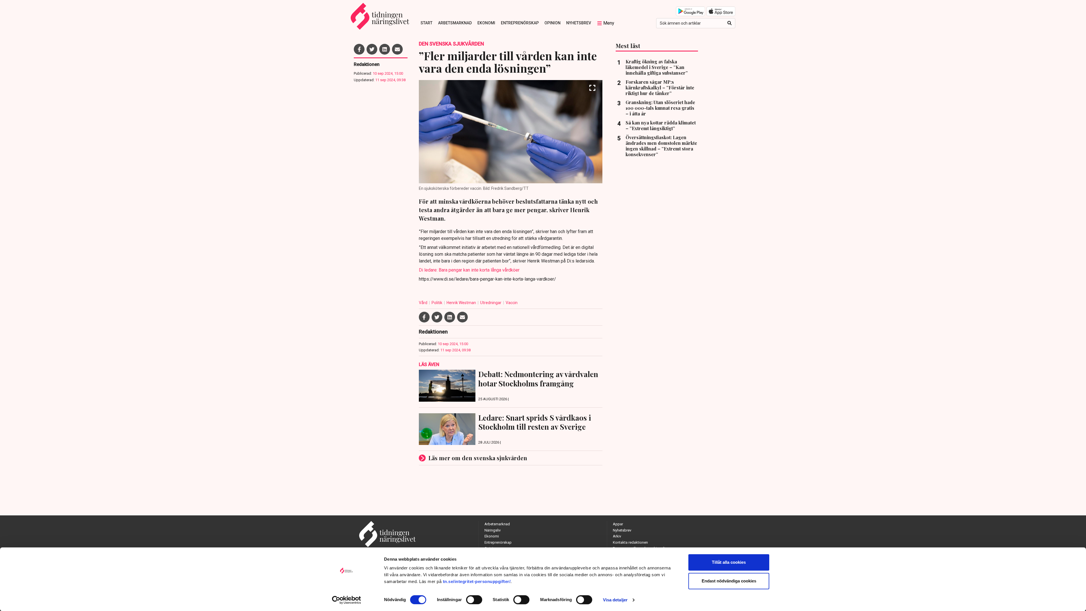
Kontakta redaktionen (630, 542)
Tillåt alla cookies (729, 562)
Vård (423, 302)
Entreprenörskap (520, 23)
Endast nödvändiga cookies (729, 580)
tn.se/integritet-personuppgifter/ (477, 581)
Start (426, 23)
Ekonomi (486, 23)
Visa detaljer (615, 599)
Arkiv (617, 536)
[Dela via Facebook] (359, 49)
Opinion (552, 23)
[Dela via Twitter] (372, 49)
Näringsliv (492, 530)
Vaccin (512, 302)
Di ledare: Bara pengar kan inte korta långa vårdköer (469, 270)
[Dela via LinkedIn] (384, 49)
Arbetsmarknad (455, 23)
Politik (437, 302)
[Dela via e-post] (397, 49)
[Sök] (729, 23)
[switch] (474, 599)
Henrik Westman (462, 302)
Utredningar (491, 302)
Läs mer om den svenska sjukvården (477, 458)
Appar (618, 524)
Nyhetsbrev (578, 23)
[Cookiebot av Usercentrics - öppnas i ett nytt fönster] (346, 600)
